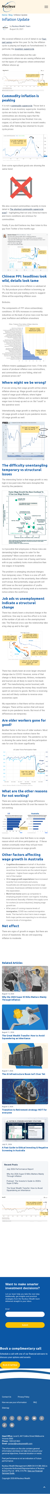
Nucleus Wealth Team (21, 26)
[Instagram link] (19, 1418)
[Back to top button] (44, 1487)
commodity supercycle (21, 105)
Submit (25, 1325)
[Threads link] (41, 1418)
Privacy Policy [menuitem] (23, 1397)
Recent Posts (11, 1164)
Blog (10, 15)
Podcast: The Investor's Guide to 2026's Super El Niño (24, 1182)
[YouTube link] (34, 1418)
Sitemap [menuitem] (5, 1408)
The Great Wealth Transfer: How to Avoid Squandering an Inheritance (25, 1189)
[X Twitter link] (11, 1418)
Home (4, 15)
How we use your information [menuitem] (14, 1402)
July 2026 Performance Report (20, 1169)
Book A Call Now (10, 1365)
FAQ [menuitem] (35, 1402)
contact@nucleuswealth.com (20, 1444)
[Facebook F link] (4, 1418)
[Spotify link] (11, 1425)
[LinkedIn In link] (26, 1418)
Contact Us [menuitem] (6, 1397)
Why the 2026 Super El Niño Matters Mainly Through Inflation (25, 1175)
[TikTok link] (4, 1425)
